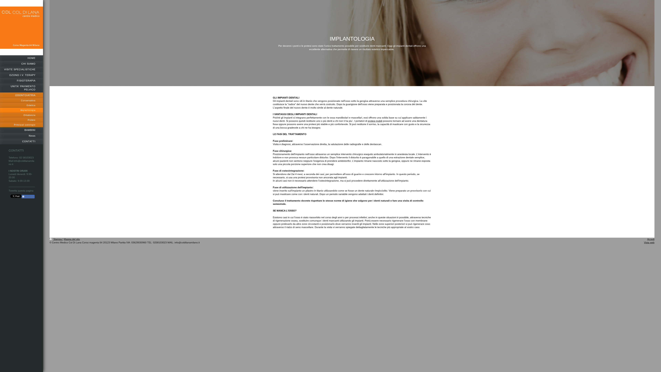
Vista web (649, 242)
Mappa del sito (72, 239)
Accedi (650, 239)
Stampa (57, 239)
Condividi (29, 196)
